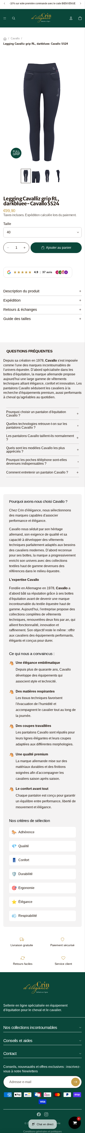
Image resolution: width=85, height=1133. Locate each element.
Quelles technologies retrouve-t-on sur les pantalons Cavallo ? (36, 425)
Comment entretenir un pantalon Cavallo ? (37, 472)
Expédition (12, 300)
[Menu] (4, 18)
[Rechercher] (13, 18)
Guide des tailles (17, 319)
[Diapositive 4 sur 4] (58, 176)
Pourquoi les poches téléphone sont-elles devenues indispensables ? (36, 461)
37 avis (47, 272)
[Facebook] (38, 1114)
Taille (7, 224)
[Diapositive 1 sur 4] (25, 176)
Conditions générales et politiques (42, 1131)
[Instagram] (46, 1114)
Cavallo (15, 38)
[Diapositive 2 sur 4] (36, 176)
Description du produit (21, 291)
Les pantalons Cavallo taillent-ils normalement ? (40, 437)
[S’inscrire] (75, 1082)
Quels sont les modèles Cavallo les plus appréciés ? (35, 449)
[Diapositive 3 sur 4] (47, 176)
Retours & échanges (20, 310)
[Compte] (71, 18)
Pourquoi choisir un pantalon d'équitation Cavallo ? (36, 413)
